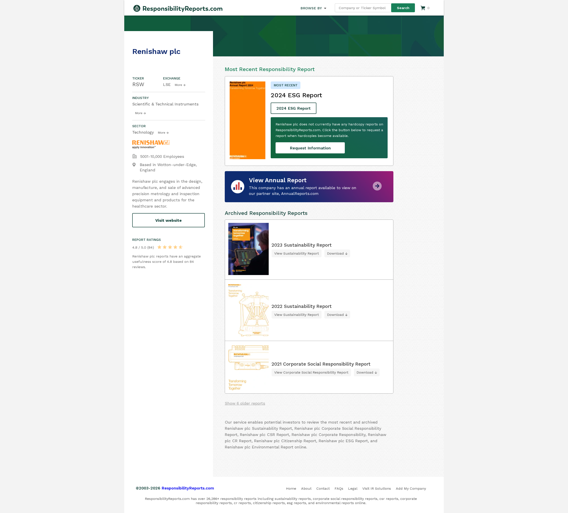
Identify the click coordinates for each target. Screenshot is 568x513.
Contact (323, 488)
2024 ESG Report (293, 108)
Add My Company (411, 488)
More (178, 85)
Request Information (310, 148)
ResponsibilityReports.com (188, 488)
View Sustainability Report (296, 253)
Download (335, 253)
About (306, 488)
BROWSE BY (311, 8)
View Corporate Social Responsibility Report (311, 372)
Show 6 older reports (245, 403)
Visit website (168, 220)
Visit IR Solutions (376, 488)
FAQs (339, 488)
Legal (352, 488)
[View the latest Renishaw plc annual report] (377, 189)
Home (291, 488)
